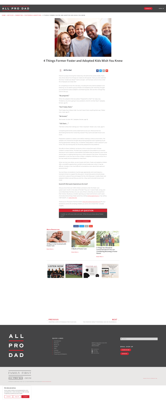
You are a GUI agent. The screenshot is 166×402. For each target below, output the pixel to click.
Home (4, 15)
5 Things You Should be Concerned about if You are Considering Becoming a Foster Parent (106, 250)
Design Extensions (46, 381)
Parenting (19, 15)
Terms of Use (154, 378)
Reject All (17, 396)
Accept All (25, 396)
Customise (8, 396)
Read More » (50, 249)
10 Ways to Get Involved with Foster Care (56, 245)
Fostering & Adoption (33, 15)
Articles (10, 15)
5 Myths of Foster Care (79, 249)
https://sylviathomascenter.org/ (91, 201)
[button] (97, 70)
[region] (17, 392)
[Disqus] (83, 296)
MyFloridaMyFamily (93, 196)
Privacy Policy (146, 378)
